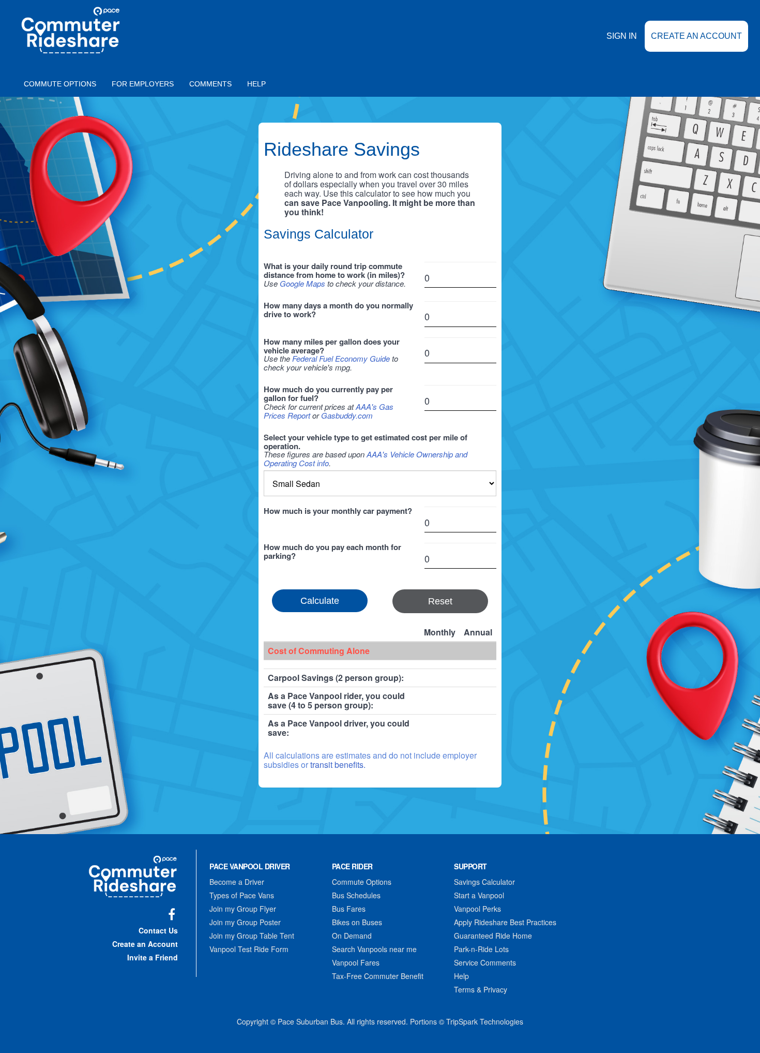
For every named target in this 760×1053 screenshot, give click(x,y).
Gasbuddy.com (347, 415)
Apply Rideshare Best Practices (505, 922)
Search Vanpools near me (374, 949)
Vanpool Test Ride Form (248, 949)
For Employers (143, 84)
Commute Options (60, 84)
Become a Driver (236, 882)
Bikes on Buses (357, 922)
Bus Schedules (356, 895)
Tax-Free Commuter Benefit (377, 976)
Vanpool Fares (355, 962)
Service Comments (485, 962)
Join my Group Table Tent (251, 935)
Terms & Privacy (480, 989)
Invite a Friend (152, 957)
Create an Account (696, 36)
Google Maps (302, 283)
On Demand (352, 935)
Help (256, 84)
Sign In (621, 36)
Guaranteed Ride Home (493, 935)
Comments (210, 84)
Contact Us (158, 930)
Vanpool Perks (477, 908)
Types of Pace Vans (241, 895)
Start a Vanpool (479, 895)
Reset (440, 601)
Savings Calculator (484, 882)
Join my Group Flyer (242, 908)
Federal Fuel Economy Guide (341, 358)
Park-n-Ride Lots (481, 949)
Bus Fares (349, 908)
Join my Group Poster (245, 922)
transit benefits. (338, 764)
